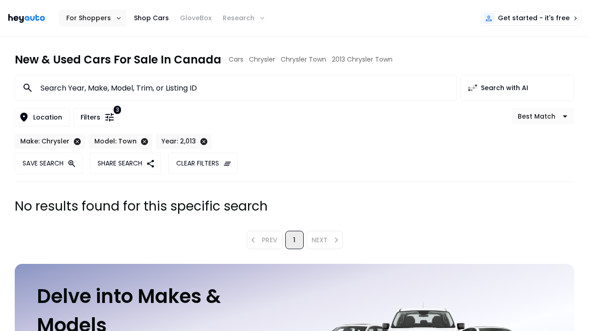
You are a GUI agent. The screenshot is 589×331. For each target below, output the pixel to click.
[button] (93, 18)
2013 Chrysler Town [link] (362, 59)
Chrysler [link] (262, 59)
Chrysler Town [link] (303, 59)
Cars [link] (236, 59)
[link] (26, 18)
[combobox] (243, 88)
